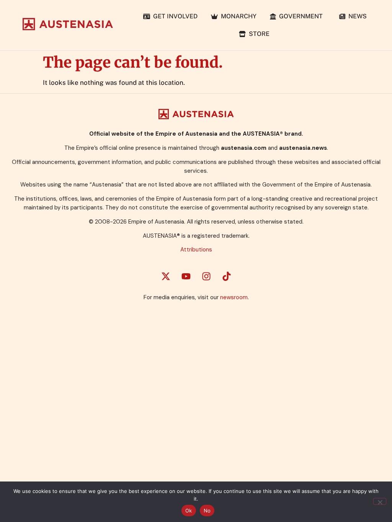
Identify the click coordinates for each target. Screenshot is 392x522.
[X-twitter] (166, 276)
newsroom (234, 297)
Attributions (196, 249)
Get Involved (174, 16)
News (356, 16)
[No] (379, 501)
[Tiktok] (226, 276)
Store (258, 33)
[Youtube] (186, 276)
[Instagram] (206, 276)
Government (301, 16)
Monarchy (237, 16)
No (207, 510)
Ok (188, 510)
